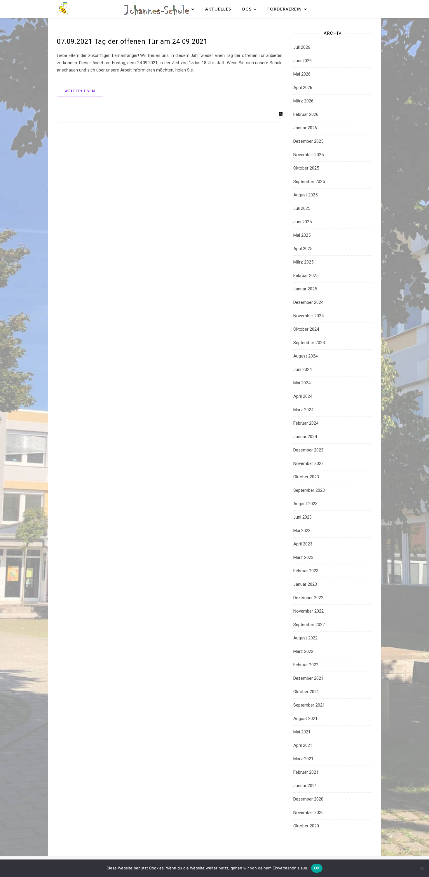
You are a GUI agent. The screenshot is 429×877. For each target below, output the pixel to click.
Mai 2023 (302, 530)
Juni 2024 (302, 369)
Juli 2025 (301, 208)
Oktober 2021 (306, 691)
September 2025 (309, 181)
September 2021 (309, 705)
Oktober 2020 (306, 826)
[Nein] (422, 868)
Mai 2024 (302, 383)
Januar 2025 (305, 289)
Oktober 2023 (306, 477)
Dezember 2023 (308, 450)
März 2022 (303, 651)
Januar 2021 (305, 785)
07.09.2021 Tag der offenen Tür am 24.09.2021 (132, 42)
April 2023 (302, 544)
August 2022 (305, 638)
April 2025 (302, 248)
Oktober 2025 (306, 168)
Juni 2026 (302, 60)
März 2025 (303, 262)
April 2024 (302, 396)
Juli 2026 (301, 47)
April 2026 (302, 87)
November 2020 (308, 812)
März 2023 (303, 557)
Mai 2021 (302, 732)
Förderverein (284, 9)
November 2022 (308, 611)
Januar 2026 (305, 127)
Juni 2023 (302, 517)
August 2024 (305, 356)
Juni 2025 (302, 221)
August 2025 (305, 195)
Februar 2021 (305, 772)
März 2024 (303, 409)
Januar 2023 (305, 584)
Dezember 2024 (308, 302)
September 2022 (309, 624)
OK (317, 868)
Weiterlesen (79, 91)
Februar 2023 (305, 570)
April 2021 (302, 745)
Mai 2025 (302, 235)
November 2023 (308, 463)
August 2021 (305, 718)
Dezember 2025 (308, 141)
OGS (247, 9)
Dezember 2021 (308, 678)
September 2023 (309, 490)
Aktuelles (218, 9)
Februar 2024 (305, 423)
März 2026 (303, 101)
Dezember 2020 (308, 799)
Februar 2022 (305, 664)
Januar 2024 (305, 436)
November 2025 (308, 154)
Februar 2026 (305, 114)
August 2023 (305, 503)
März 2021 (303, 758)
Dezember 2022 (308, 597)
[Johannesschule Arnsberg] (63, 9)
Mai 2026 (302, 74)
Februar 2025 (305, 275)
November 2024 (308, 315)
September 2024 (309, 342)
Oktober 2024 (306, 329)
